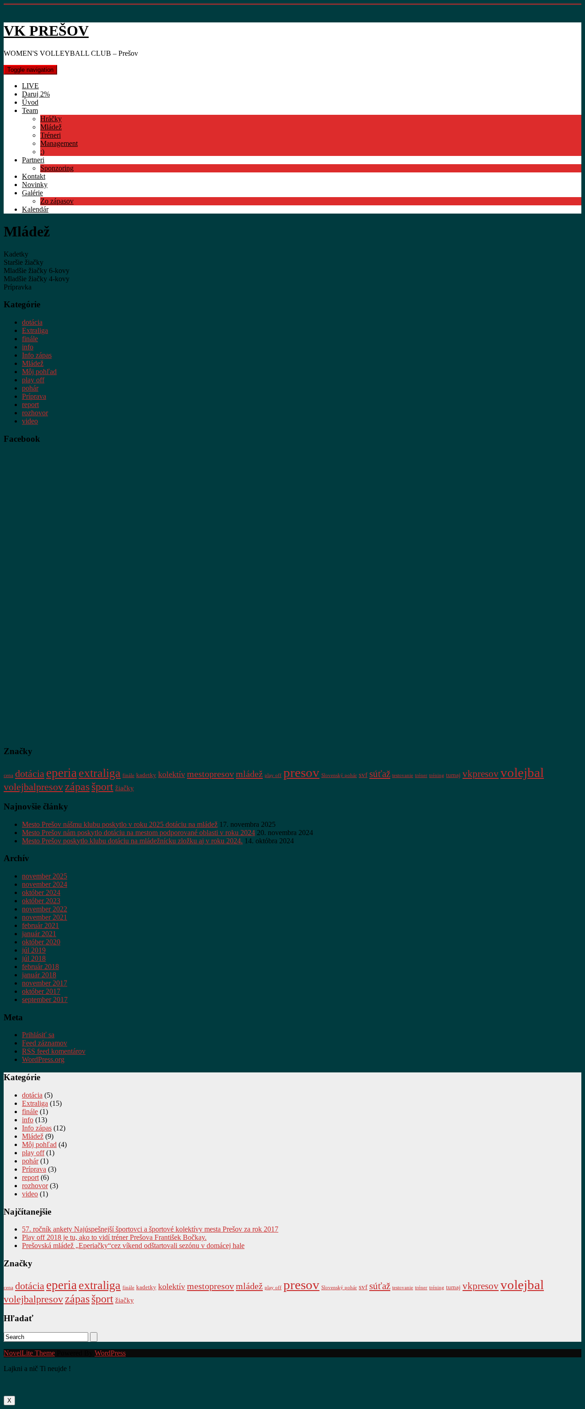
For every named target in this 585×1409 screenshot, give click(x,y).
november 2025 (44, 876)
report (30, 404)
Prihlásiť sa (38, 1035)
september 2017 (45, 999)
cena (8, 775)
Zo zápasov (57, 201)
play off (33, 380)
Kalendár (35, 209)
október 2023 (41, 901)
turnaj (453, 774)
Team (30, 110)
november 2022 (44, 909)
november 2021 (44, 917)
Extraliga (35, 330)
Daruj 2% (36, 94)
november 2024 (44, 884)
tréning (436, 775)
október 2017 (41, 991)
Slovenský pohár (339, 775)
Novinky (35, 184)
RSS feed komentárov (53, 1051)
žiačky (124, 788)
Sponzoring (57, 168)
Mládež (51, 127)
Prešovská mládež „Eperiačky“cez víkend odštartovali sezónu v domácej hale (133, 1245)
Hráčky (51, 119)
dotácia (32, 322)
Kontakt (33, 176)
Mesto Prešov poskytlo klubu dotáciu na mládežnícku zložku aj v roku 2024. (132, 841)
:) (42, 151)
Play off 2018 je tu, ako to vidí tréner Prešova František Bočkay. (114, 1237)
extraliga (100, 773)
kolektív (171, 774)
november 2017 (44, 983)
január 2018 (39, 975)
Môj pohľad (39, 371)
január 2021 (39, 934)
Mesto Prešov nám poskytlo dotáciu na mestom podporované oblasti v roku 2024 (138, 832)
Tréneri (50, 135)
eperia (61, 773)
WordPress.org (43, 1059)
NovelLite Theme (29, 1353)
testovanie (402, 775)
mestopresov (210, 774)
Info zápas (37, 355)
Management (59, 143)
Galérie (32, 193)
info (27, 347)
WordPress (110, 1353)
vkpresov (481, 773)
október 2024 (41, 892)
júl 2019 (34, 950)
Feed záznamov (44, 1043)
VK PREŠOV (46, 30)
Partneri (33, 160)
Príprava (34, 396)
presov (301, 772)
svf (363, 774)
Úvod (30, 102)
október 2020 (41, 942)
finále (30, 339)
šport (102, 787)
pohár (30, 388)
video (30, 421)
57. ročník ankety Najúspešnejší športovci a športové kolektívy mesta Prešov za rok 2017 (150, 1229)
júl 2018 (34, 958)
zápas (77, 786)
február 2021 (40, 925)
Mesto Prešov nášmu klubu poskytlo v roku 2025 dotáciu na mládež (120, 824)
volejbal (522, 772)
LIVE (30, 86)
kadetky (146, 774)
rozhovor (35, 413)
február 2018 (40, 966)
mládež (249, 774)
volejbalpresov (33, 787)
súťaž (379, 773)
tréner (421, 775)
